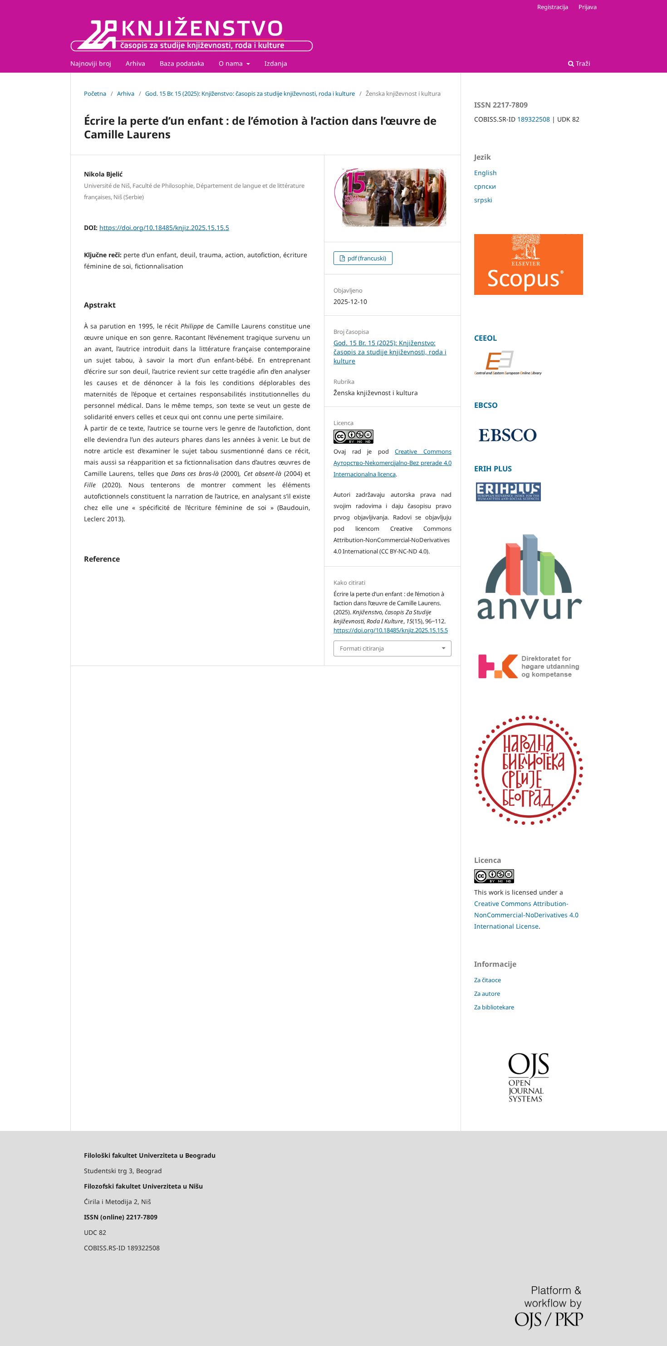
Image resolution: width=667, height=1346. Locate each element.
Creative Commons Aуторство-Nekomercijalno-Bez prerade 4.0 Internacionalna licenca (392, 462)
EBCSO (486, 405)
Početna (95, 93)
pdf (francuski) (366, 258)
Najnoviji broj (90, 63)
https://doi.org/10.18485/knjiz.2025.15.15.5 (164, 227)
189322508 (533, 119)
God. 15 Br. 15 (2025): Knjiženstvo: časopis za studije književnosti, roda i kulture (250, 93)
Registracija (552, 7)
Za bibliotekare (494, 1007)
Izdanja (276, 63)
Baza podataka (182, 63)
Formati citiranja (362, 648)
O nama (232, 63)
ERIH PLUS (493, 469)
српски (485, 186)
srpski (483, 200)
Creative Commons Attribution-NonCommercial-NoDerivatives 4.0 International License (526, 914)
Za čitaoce (487, 980)
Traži (582, 63)
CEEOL (485, 338)
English (485, 172)
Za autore (487, 993)
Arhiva (135, 63)
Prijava (588, 7)
